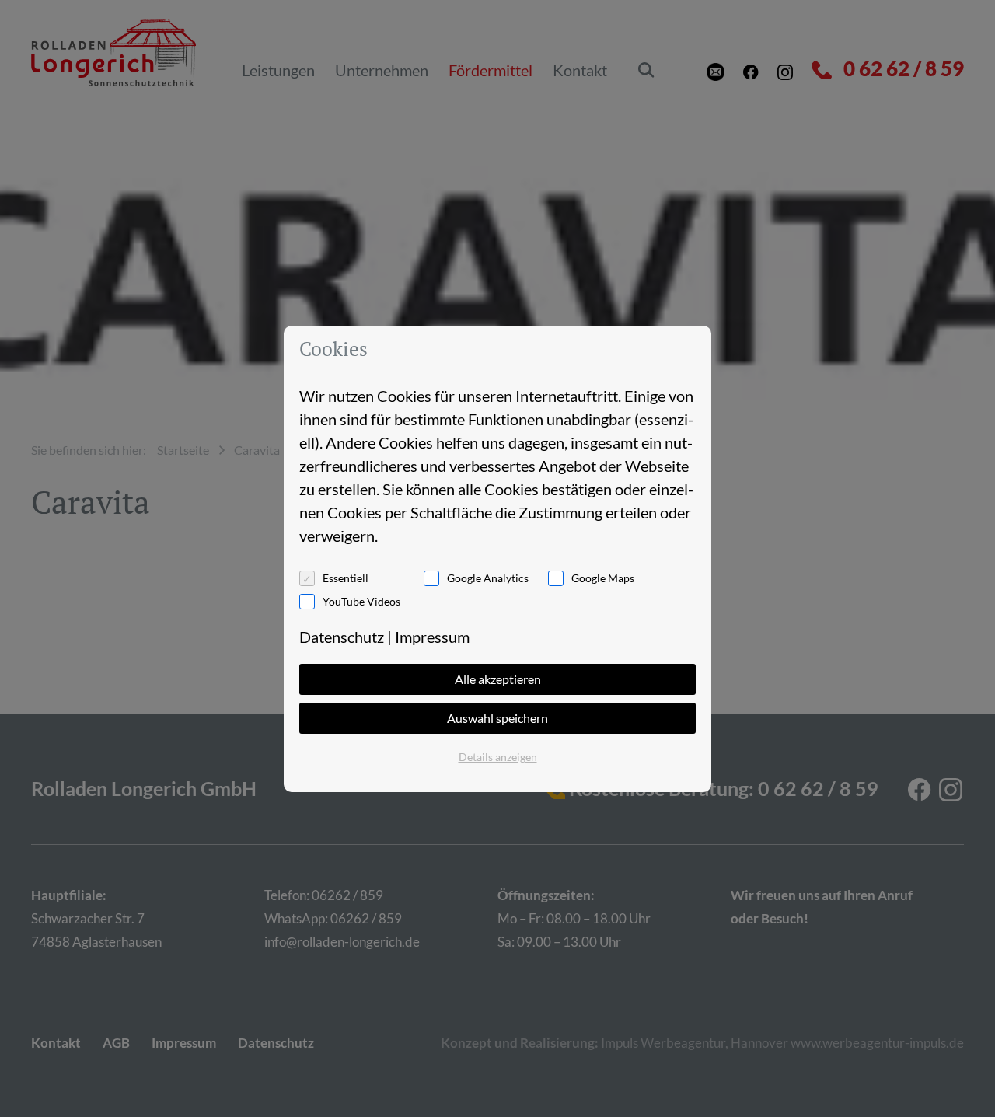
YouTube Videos (361, 601)
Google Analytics (488, 578)
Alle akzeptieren (498, 679)
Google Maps (602, 578)
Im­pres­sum (432, 636)
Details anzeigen (498, 756)
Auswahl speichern (497, 717)
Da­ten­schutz (341, 636)
